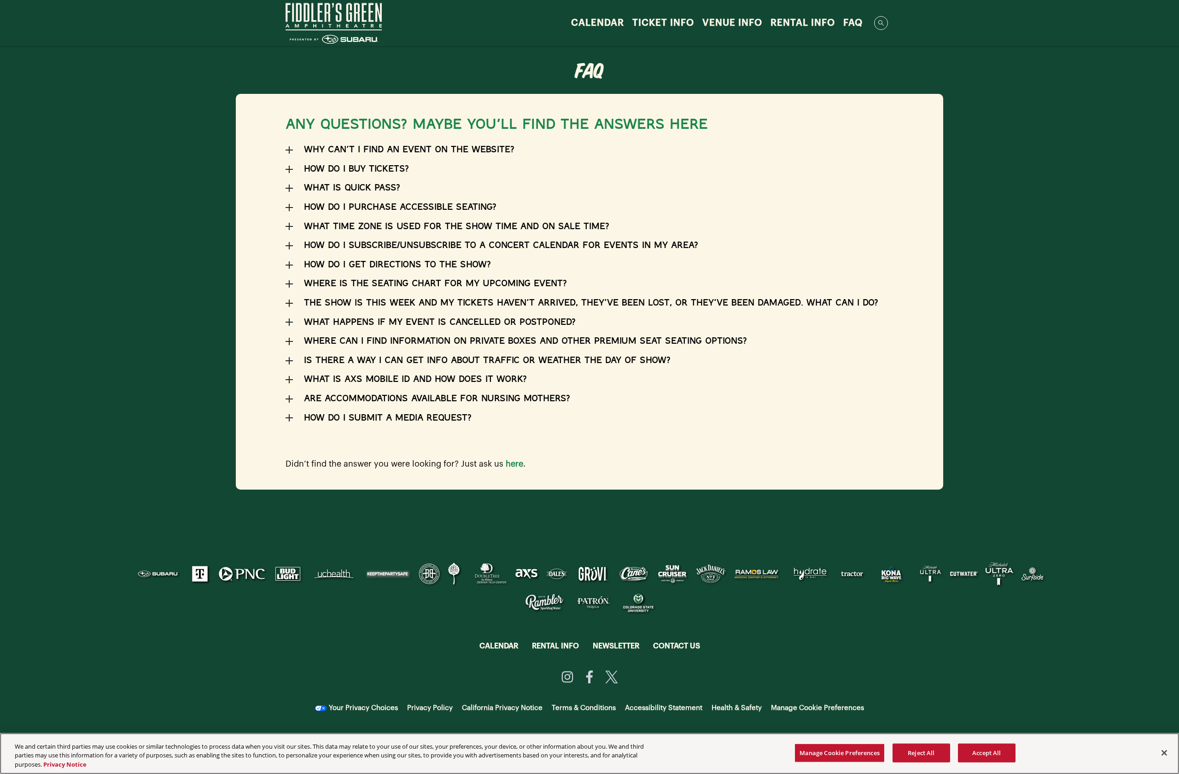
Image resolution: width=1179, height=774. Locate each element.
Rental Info (802, 23)
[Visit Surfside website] (1032, 573)
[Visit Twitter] (611, 677)
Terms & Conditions (584, 708)
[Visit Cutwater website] (965, 573)
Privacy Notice (65, 764)
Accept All (986, 752)
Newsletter (616, 646)
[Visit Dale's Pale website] (558, 573)
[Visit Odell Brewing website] (454, 573)
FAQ (853, 23)
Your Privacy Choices (363, 708)
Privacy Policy (430, 708)
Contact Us (676, 646)
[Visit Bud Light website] (288, 573)
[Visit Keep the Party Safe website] (388, 573)
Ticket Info (663, 23)
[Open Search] (881, 23)
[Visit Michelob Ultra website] (931, 573)
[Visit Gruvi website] (594, 573)
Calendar (597, 23)
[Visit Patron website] (594, 602)
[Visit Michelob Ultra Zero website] (1000, 573)
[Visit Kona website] (892, 573)
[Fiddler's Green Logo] (334, 23)
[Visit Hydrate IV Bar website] (811, 573)
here (514, 464)
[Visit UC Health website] (335, 573)
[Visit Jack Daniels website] (712, 573)
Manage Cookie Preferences (840, 752)
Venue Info (732, 23)
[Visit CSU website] (638, 602)
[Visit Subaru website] (159, 573)
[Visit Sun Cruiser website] (673, 573)
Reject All (921, 752)
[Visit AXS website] (527, 573)
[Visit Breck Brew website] (430, 573)
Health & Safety (737, 708)
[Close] (1164, 753)
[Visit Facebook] (589, 677)
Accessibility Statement (663, 708)
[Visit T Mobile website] (201, 573)
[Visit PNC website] (242, 573)
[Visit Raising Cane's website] (634, 573)
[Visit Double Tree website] (488, 573)
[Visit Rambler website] (545, 602)
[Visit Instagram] (567, 677)
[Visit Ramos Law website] (757, 573)
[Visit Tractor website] (853, 573)
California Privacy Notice (502, 708)
